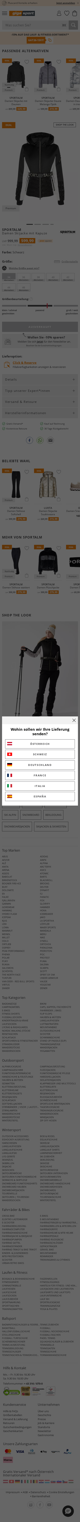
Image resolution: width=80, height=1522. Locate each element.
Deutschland (40, 765)
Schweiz (40, 754)
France (40, 775)
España (40, 796)
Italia (40, 786)
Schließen (74, 720)
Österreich (40, 744)
